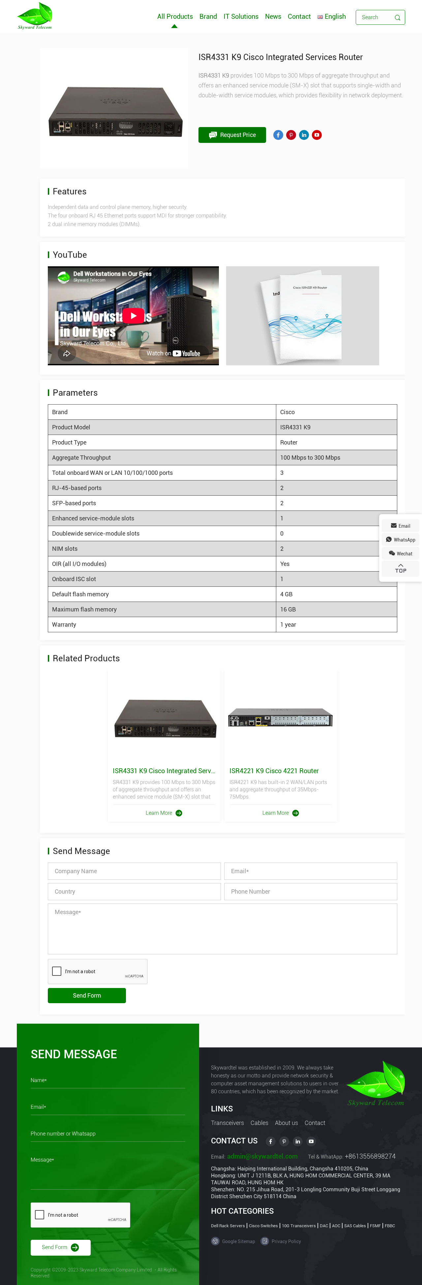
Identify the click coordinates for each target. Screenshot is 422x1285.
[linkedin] (304, 135)
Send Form (87, 995)
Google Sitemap (238, 1241)
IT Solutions (241, 16)
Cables (259, 1122)
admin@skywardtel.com (262, 1156)
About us (286, 1122)
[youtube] (317, 135)
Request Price (237, 134)
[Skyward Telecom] (34, 15)
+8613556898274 (370, 1156)
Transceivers (227, 1122)
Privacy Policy (286, 1241)
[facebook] (278, 135)
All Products (175, 16)
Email (404, 526)
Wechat (404, 553)
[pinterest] (291, 135)
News (273, 16)
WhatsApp (404, 540)
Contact (299, 16)
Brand (208, 16)
